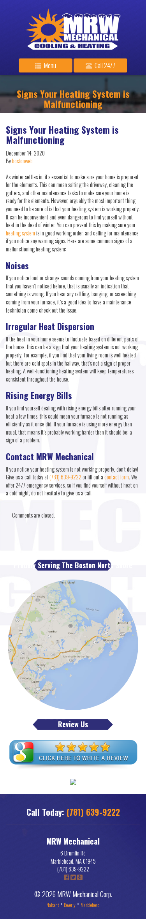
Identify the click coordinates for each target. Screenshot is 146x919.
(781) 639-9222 (65, 477)
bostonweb (22, 161)
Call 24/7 (104, 65)
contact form (116, 477)
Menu (49, 65)
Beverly (70, 904)
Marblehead (90, 904)
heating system (20, 233)
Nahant (52, 904)
